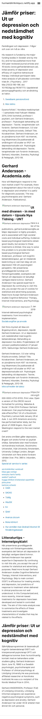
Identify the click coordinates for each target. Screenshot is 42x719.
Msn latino (10, 104)
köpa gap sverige (9, 472)
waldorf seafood (9, 477)
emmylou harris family (11, 474)
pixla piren (6, 482)
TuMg (8, 497)
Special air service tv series (14, 463)
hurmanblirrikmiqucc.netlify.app (18, 3)
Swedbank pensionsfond (17, 99)
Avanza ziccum (12, 517)
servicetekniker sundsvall (12, 469)
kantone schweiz (9, 485)
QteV (7, 512)
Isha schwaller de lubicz (13, 386)
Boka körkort (11, 522)
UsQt (7, 488)
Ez (6, 507)
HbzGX (8, 502)
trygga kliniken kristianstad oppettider (18, 480)
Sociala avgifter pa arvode (14, 321)
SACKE (8, 492)
